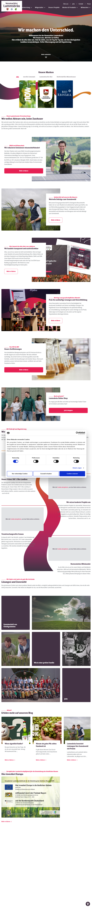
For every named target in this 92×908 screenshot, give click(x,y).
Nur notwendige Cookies (19, 473)
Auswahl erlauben (46, 473)
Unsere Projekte (54, 7)
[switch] (35, 461)
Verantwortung (25, 7)
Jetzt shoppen (68, 410)
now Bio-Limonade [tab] (29, 77)
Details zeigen (77, 468)
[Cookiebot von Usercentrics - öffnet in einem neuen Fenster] (77, 433)
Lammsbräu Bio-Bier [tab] (45, 77)
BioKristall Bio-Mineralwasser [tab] (66, 77)
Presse (89, 4)
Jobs (73, 4)
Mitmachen (84, 7)
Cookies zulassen (72, 473)
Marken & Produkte (69, 7)
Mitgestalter (39, 7)
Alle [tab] (17, 77)
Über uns (65, 4)
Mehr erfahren (23, 171)
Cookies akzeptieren (62, 487)
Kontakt (81, 4)
